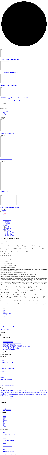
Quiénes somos (8, 228)
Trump (4, 395)
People (4, 424)
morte (35, 392)
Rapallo (17, 394)
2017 (15, 390)
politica (1, 394)
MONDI (4, 112)
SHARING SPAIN (8, 234)
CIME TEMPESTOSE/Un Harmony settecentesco (12, 345)
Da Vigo (41, 390)
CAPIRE (4, 113)
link (27, 392)
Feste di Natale (5, 314)
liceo (22, 392)
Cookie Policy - (9, 453)
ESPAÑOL (7, 224)
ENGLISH (7, 221)
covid (37, 390)
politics (4, 418)
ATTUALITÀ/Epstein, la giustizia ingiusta (11, 348)
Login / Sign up (6, 213)
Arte (24, 390)
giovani (11, 392)
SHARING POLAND (9, 232)
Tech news (5, 420)
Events (4, 425)
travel (4, 423)
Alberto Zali (18, 390)
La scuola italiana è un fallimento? (10, 100)
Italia (20, 392)
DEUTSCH (7, 222)
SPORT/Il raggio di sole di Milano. (7, 385)
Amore (22, 390)
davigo (44, 390)
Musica (39, 392)
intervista (17, 392)
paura (46, 392)
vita (7, 395)
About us (7, 227)
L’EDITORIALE (6, 114)
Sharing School (5, 214)
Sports (4, 419)
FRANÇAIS (7, 223)
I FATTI (4, 421)
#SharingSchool (5, 390)
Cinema (35, 390)
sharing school (39, 394)
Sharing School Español (7, 405)
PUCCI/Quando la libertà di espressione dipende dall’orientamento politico (16, 346)
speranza (45, 394)
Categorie (2, 354)
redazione (4, 240)
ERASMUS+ (5, 229)
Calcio (4, 312)
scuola (25, 394)
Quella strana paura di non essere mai (11, 327)
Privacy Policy (3, 453)
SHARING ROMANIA (9, 233)
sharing (32, 394)
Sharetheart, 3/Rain (6, 329)
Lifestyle (4, 417)
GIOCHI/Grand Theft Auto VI (6, 362)
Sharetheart (28, 394)
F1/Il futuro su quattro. (7, 446)
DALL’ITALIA (6, 217)
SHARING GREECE (9, 231)
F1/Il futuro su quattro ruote (9, 72)
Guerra (15, 392)
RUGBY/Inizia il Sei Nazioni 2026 (10, 59)
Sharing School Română (7, 406)
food (2, 392)
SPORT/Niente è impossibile (9, 85)
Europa (46, 390)
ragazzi (13, 394)
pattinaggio (5, 315)
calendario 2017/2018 (7, 313)
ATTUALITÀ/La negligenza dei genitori (10, 347)
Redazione (21, 394)
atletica (4, 310)
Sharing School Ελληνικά (7, 407)
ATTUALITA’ (5, 111)
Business (4, 415)
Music (37, 392)
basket (4, 311)
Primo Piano (7, 394)
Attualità (27, 390)
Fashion (4, 416)
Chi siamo (5, 225)
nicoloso (43, 392)
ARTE (4, 219)
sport (4, 316)
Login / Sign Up (3, 210)
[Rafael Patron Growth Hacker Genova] (35, 453)
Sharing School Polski (7, 409)
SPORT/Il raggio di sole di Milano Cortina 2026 (14, 98)
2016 (12, 390)
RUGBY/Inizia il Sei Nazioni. (8, 440)
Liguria (24, 392)
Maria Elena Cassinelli (31, 392)
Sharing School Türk (7, 410)
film (1, 392)
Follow (11, 394)
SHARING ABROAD (7, 220)
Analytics (4, 426)
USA (5, 395)
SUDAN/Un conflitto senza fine (9, 349)
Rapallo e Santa (6, 216)
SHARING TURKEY (9, 235)
